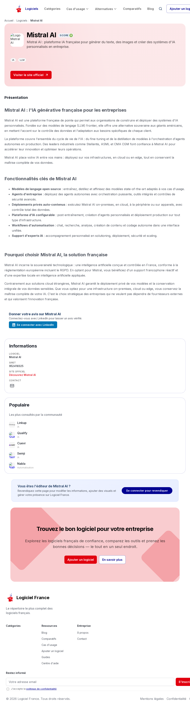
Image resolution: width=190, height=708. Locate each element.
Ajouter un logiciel (80, 560)
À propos (83, 632)
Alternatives (104, 9)
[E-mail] (12, 385)
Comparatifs (132, 9)
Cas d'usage (75, 9)
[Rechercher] (160, 8)
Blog (150, 9)
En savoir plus (112, 560)
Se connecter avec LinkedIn (35, 324)
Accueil (8, 20)
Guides (46, 657)
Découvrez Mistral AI (22, 374)
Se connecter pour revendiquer (147, 490)
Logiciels (31, 9)
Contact (82, 638)
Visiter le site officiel (28, 75)
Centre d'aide (50, 663)
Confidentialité (176, 699)
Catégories (52, 9)
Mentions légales (152, 699)
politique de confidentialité (41, 688)
